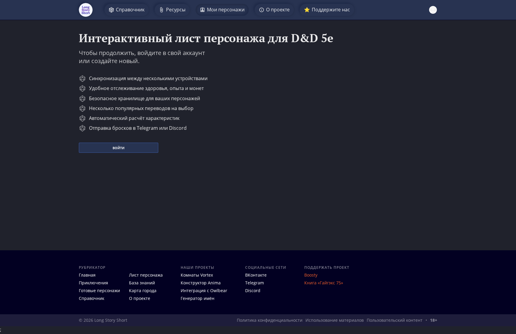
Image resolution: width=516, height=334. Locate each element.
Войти (119, 148)
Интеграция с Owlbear (204, 290)
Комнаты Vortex (197, 275)
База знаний (142, 283)
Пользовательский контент (395, 320)
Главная (87, 275)
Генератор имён (197, 298)
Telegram (254, 283)
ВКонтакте (256, 275)
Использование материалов (334, 320)
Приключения (93, 283)
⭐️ (327, 9)
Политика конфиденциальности (269, 320)
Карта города (142, 290)
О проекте (139, 298)
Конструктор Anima (201, 283)
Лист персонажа (146, 275)
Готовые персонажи (99, 290)
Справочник (91, 298)
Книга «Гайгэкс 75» (323, 283)
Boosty (310, 275)
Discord (252, 290)
